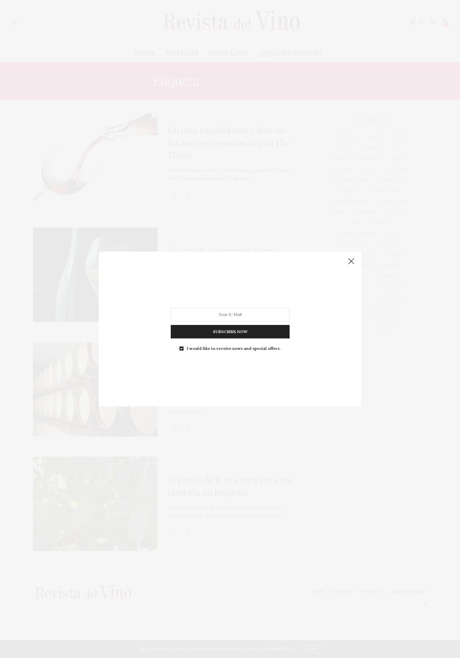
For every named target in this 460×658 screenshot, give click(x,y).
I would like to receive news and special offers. (234, 349)
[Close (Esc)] (351, 261)
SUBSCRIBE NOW (230, 331)
